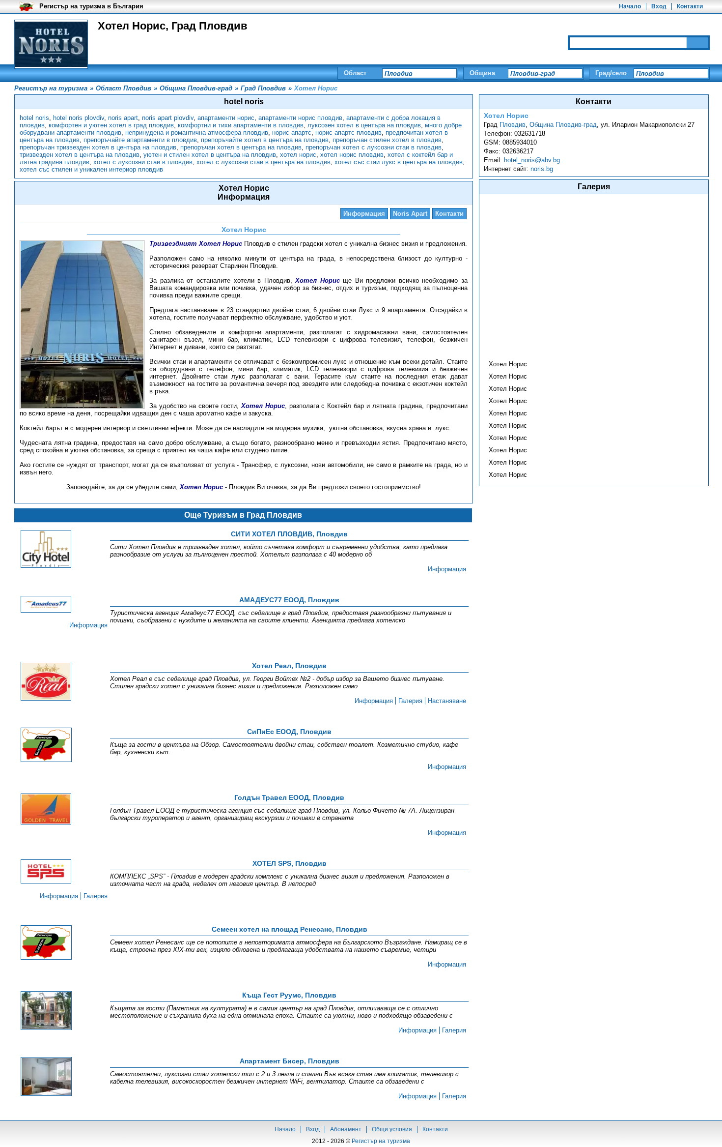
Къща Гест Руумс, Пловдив (289, 995)
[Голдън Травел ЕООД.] (46, 810)
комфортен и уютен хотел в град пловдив (111, 125)
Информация (364, 213)
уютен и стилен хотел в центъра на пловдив (209, 154)
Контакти (690, 6)
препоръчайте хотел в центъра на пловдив (265, 140)
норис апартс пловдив (348, 132)
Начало (630, 6)
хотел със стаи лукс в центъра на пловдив (398, 162)
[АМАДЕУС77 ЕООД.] (46, 605)
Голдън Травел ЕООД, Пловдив (289, 797)
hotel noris (34, 117)
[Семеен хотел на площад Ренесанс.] (46, 943)
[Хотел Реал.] (46, 682)
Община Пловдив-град (563, 124)
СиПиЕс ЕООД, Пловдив (289, 731)
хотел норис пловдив (352, 154)
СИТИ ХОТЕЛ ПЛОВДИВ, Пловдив (289, 534)
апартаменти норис (225, 117)
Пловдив (513, 124)
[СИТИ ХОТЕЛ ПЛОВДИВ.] (46, 549)
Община (482, 73)
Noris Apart (410, 213)
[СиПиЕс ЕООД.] (46, 746)
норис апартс (291, 132)
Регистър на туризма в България (91, 6)
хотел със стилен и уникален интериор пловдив (91, 169)
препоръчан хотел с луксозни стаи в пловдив (373, 147)
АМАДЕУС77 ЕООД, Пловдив (289, 600)
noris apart (123, 117)
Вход (658, 6)
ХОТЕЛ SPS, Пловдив (289, 863)
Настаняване (447, 701)
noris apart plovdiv (168, 117)
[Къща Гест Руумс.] (46, 1011)
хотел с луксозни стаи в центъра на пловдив (263, 162)
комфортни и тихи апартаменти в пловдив (241, 125)
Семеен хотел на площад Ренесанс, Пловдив (289, 929)
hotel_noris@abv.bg (532, 160)
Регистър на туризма (381, 1141)
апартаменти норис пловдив (300, 117)
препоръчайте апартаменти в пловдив (140, 140)
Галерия (410, 701)
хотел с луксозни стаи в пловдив (143, 162)
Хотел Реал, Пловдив (289, 666)
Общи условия (392, 1129)
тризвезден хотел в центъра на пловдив (79, 154)
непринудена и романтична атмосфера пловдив (196, 132)
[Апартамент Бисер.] (46, 1077)
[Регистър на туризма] (51, 44)
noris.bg (541, 169)
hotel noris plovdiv (78, 117)
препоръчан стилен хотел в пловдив (387, 140)
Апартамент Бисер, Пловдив (289, 1061)
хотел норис (298, 154)
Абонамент (345, 1129)
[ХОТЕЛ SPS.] (46, 872)
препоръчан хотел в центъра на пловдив (241, 147)
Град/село (611, 73)
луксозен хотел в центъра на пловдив (364, 125)
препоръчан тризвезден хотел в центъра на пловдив (98, 147)
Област (355, 73)
